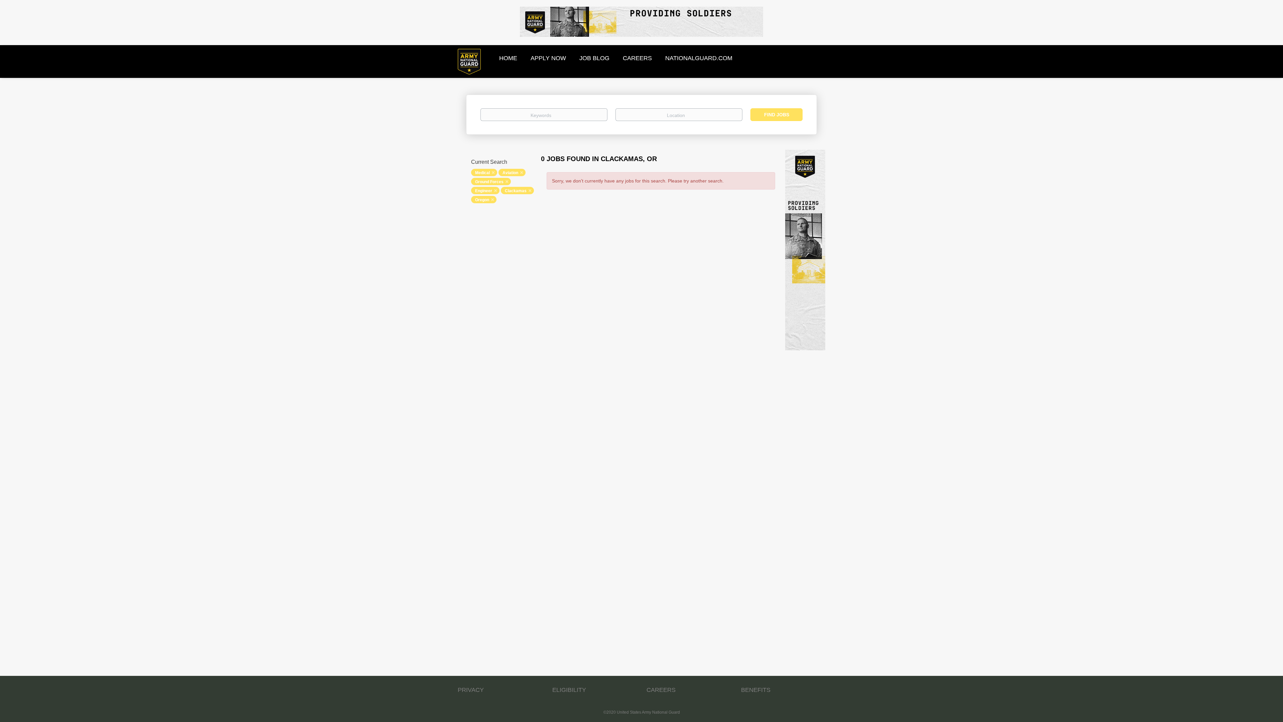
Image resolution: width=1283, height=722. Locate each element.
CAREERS (661, 690)
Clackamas (516, 191)
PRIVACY (471, 690)
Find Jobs (776, 114)
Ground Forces (489, 181)
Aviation (510, 172)
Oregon (482, 200)
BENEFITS (755, 690)
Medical (482, 172)
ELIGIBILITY (569, 690)
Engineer (483, 191)
